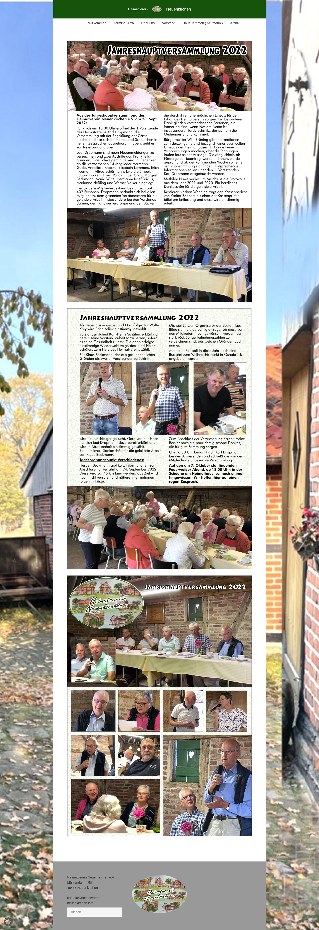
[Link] (157, 9)
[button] (8, 922)
